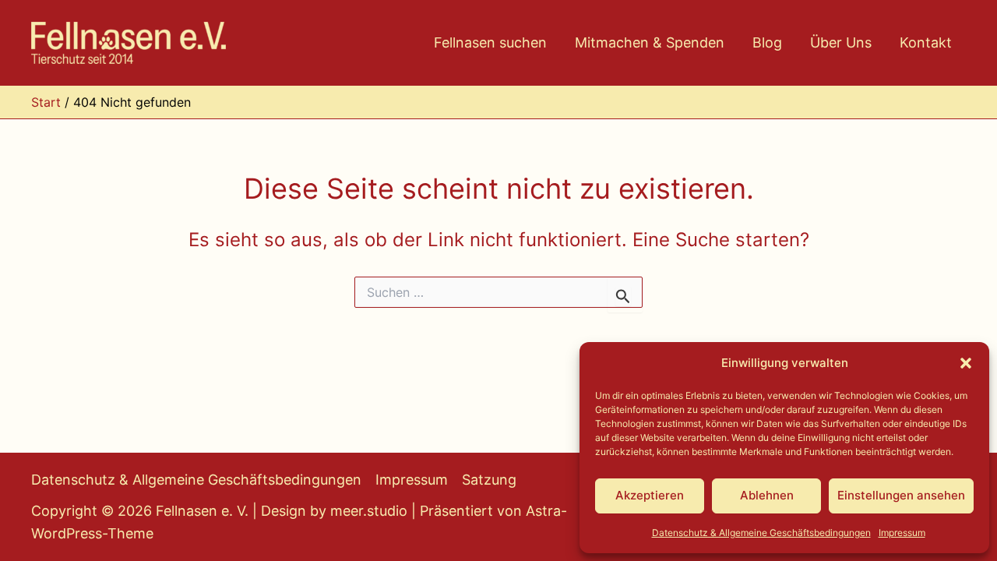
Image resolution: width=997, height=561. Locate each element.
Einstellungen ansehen (901, 495)
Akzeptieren (649, 495)
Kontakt (926, 42)
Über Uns (841, 42)
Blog (767, 42)
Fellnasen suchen (490, 42)
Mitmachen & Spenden (649, 42)
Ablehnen (767, 495)
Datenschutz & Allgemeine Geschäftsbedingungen (761, 532)
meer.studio (368, 511)
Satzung (489, 479)
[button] (966, 363)
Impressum (902, 532)
